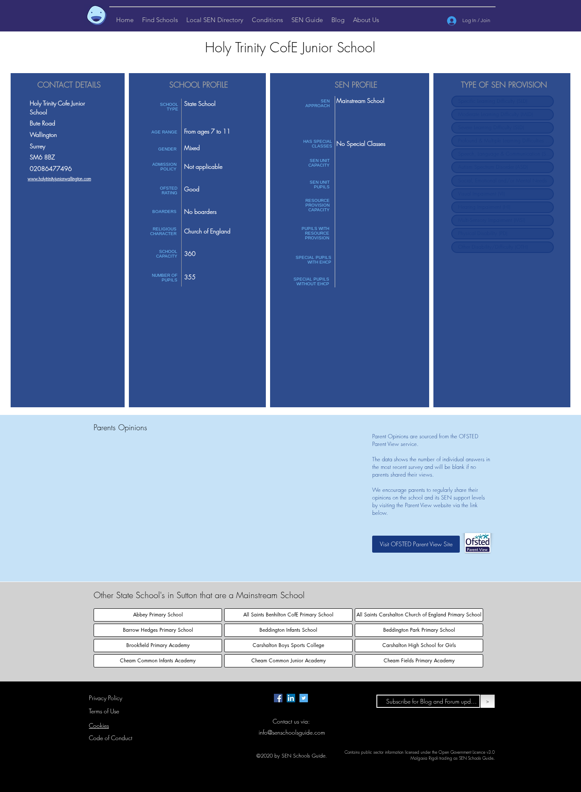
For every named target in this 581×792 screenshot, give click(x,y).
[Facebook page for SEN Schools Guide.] (278, 698)
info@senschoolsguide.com (292, 732)
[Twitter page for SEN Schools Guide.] (303, 698)
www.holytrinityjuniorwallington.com (59, 179)
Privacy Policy (105, 698)
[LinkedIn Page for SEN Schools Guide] (291, 698)
